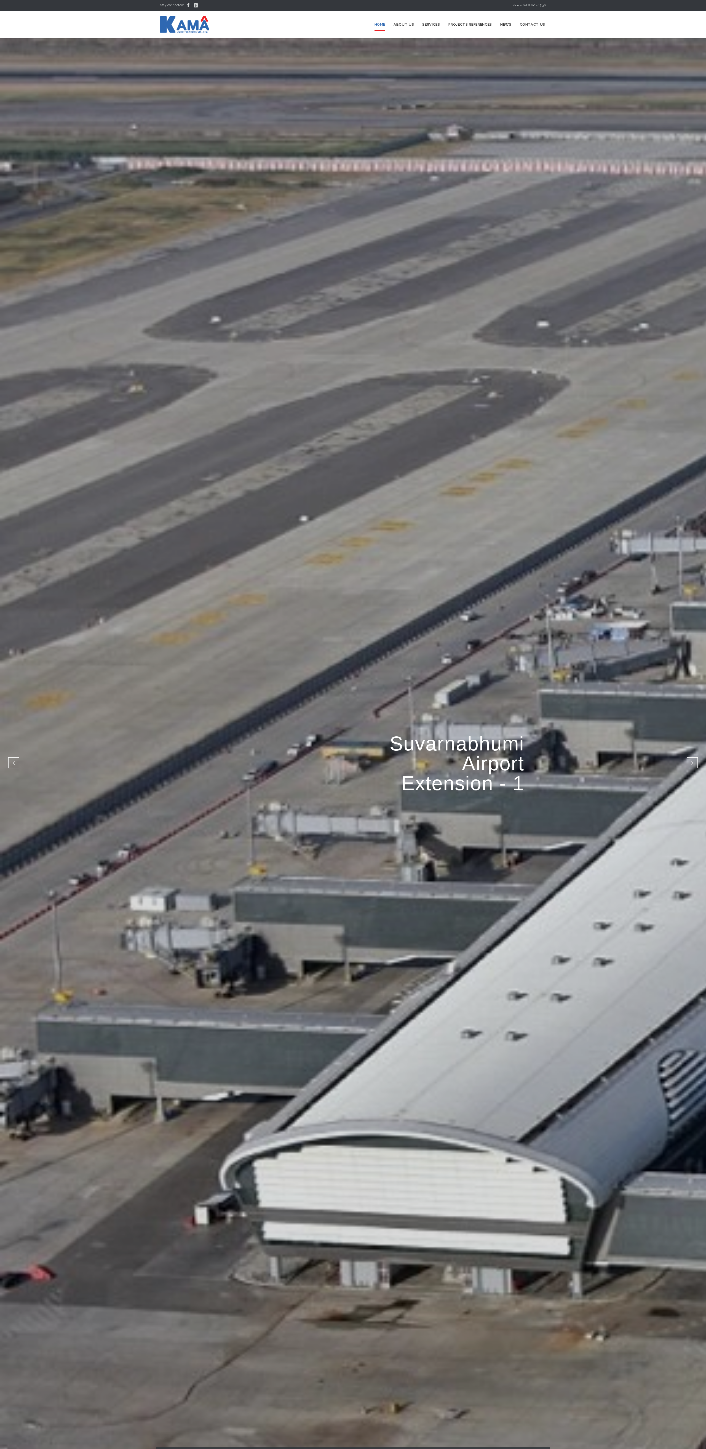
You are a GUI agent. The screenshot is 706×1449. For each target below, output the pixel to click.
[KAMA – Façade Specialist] (185, 24)
